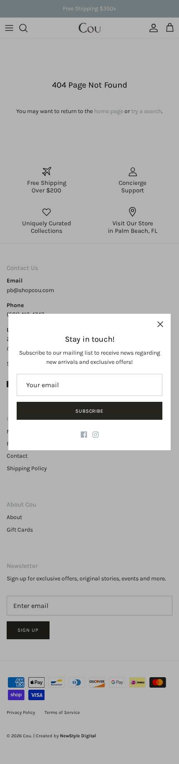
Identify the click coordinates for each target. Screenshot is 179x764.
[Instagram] (95, 434)
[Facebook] (84, 434)
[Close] (160, 324)
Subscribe (89, 411)
